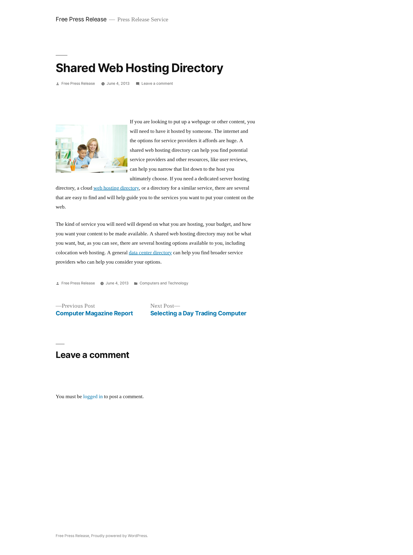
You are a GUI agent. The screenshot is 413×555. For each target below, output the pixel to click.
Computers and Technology (164, 283)
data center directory (150, 252)
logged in (93, 396)
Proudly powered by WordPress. (119, 535)
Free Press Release (81, 19)
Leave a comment (157, 83)
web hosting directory (116, 188)
